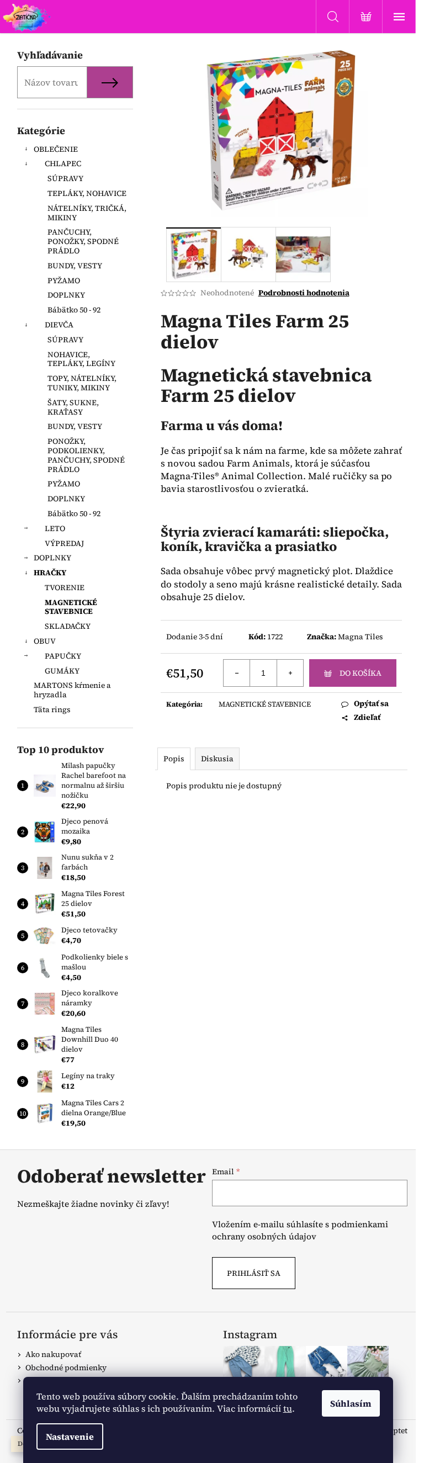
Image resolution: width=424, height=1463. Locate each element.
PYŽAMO (63, 280)
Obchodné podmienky (66, 1367)
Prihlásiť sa (253, 1273)
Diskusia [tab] (217, 758)
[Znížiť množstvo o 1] (237, 673)
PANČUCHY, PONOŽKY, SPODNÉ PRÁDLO (83, 241)
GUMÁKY (62, 670)
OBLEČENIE (56, 149)
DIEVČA (59, 324)
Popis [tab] (173, 758)
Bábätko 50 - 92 (73, 309)
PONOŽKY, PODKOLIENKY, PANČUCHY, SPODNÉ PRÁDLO (86, 455)
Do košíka (360, 673)
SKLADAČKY (68, 626)
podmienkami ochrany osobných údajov (300, 1230)
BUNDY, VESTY (74, 265)
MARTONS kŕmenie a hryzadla (72, 690)
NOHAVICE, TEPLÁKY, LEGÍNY (81, 359)
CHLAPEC (63, 163)
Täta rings (52, 709)
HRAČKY (50, 572)
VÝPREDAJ (64, 543)
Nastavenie (70, 1436)
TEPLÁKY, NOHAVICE (86, 193)
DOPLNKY (66, 294)
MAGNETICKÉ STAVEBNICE (71, 607)
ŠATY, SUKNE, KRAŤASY (73, 407)
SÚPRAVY (65, 178)
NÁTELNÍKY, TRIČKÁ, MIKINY (86, 213)
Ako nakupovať (53, 1354)
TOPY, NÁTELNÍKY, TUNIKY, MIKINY (81, 383)
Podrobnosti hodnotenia (303, 293)
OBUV (45, 640)
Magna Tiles (360, 636)
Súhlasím (351, 1403)
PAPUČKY (63, 655)
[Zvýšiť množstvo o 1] (290, 673)
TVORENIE (64, 587)
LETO (55, 528)
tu (287, 1408)
